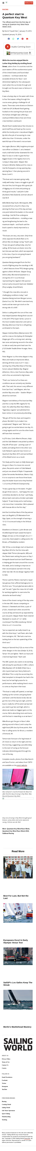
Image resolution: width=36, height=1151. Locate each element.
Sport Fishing (6, 1113)
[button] (9, 39)
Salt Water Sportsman (8, 1110)
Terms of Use (5, 1062)
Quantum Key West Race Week (18, 829)
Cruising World (6, 1104)
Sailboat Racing (8, 833)
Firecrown (27, 1138)
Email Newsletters (7, 1077)
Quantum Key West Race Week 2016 (15, 831)
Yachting (4, 1119)
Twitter (4, 1083)
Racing (5, 9)
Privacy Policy (6, 1059)
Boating (4, 1101)
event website (22, 765)
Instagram (5, 1086)
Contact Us (5, 1065)
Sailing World (6, 1107)
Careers (4, 1068)
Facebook (4, 1080)
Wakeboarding (6, 1116)
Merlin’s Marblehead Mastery (17, 1027)
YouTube (4, 1089)
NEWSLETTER (29, 3)
